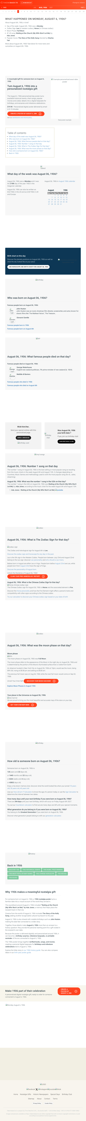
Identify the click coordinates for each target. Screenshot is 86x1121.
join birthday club (66, 441)
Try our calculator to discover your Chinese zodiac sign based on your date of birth (37, 597)
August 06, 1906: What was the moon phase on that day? (30, 149)
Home (16, 1094)
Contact (47, 1099)
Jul (34, 7)
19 (65, 11)
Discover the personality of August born (21, 569)
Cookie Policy (48, 1103)
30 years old (14, 788)
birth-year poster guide (22, 952)
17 (57, 11)
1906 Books (13, 877)
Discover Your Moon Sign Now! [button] (39, 681)
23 (80, 11)
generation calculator (53, 816)
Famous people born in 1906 (18, 325)
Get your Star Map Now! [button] (19, 705)
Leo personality (36, 560)
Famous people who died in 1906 (19, 382)
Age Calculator (70, 792)
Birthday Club (67, 1094)
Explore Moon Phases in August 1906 (21, 686)
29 (55, 204)
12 (38, 11)
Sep (51, 7)
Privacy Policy (37, 1103)
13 (42, 11)
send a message (23, 437)
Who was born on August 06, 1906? (22, 139)
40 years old (24, 788)
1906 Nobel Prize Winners (53, 870)
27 (49, 204)
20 (68, 11)
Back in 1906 (14, 153)
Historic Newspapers (40, 1094)
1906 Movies (61, 874)
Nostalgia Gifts (25, 1094)
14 (46, 11)
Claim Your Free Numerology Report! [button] (25, 576)
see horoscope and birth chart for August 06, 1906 (28, 267)
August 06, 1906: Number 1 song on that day (25, 144)
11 (34, 11)
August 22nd (60, 563)
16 (53, 11)
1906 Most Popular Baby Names (21, 874)
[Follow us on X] (36, 1089)
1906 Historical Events (31, 870)
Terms (55, 1099)
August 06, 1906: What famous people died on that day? (29, 141)
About (39, 1099)
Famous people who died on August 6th (22, 385)
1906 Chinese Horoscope (45, 874)
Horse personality (23, 591)
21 (72, 11)
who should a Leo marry (54, 560)
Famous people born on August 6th (20, 329)
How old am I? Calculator (22, 792)
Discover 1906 (14, 870)
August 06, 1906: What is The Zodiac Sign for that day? (29, 146)
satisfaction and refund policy (22, 117)
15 (49, 11)
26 (66, 202)
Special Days (55, 1094)
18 (61, 11)
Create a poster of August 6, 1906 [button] (23, 113)
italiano (82, 2)
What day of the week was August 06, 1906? (25, 137)
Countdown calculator (24, 805)
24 (83, 11)
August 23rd (24, 566)
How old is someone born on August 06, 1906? (26, 151)
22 (76, 11)
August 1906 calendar (67, 181)
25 (63, 202)
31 (61, 204)
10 (31, 11)
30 (58, 204)
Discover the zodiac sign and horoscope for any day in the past (30, 554)
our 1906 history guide (32, 950)
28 (52, 204)
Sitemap (31, 1099)
